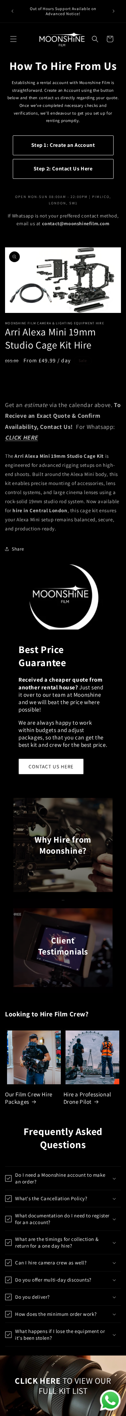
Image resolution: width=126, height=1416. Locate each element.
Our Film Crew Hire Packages (28, 1098)
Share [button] (18, 549)
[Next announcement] (113, 11)
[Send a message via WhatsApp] (110, 1400)
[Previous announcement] (12, 11)
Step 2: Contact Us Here (63, 168)
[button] (13, 39)
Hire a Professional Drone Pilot (87, 1098)
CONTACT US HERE (51, 766)
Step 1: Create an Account (63, 145)
